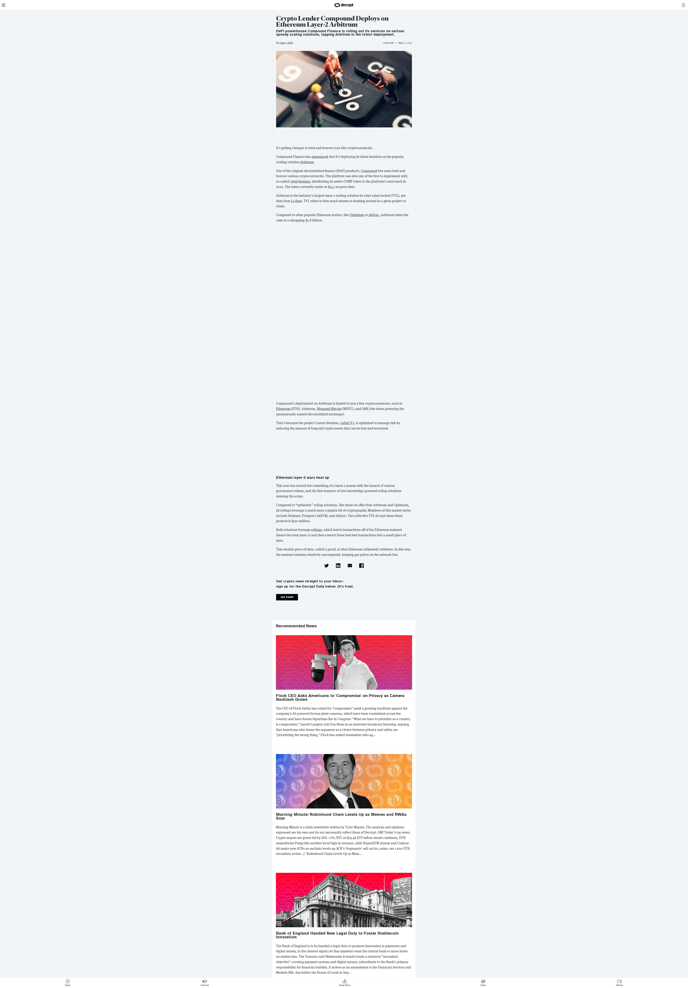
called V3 (347, 422)
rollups (316, 529)
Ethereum (283, 408)
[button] (326, 565)
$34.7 (331, 186)
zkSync (374, 214)
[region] (344, 137)
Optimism (357, 214)
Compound (369, 170)
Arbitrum (307, 161)
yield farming (300, 181)
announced (320, 156)
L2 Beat (296, 200)
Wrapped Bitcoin (329, 408)
